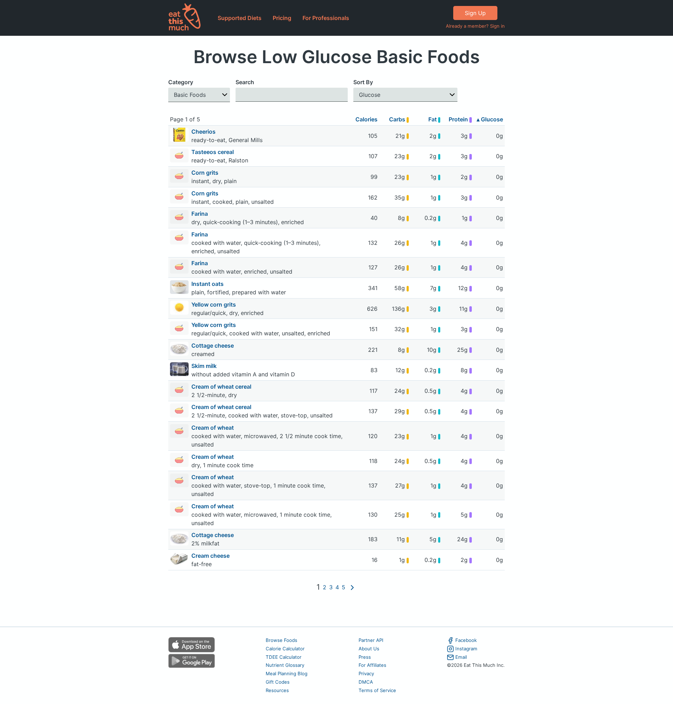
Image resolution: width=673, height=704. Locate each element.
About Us (369, 648)
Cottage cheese (213, 345)
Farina (200, 213)
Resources (277, 690)
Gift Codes (278, 682)
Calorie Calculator (285, 648)
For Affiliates (372, 665)
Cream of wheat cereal (222, 386)
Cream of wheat (213, 427)
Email (461, 657)
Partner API (371, 640)
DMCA (366, 682)
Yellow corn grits (214, 304)
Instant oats (208, 283)
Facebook (466, 640)
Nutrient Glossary (285, 665)
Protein (459, 119)
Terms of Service (377, 690)
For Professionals (325, 17)
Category (180, 82)
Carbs (398, 119)
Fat (433, 119)
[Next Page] (352, 587)
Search (245, 82)
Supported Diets (239, 17)
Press (365, 657)
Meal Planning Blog (286, 673)
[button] (199, 95)
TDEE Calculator (283, 657)
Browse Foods (281, 640)
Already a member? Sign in (475, 26)
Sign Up (475, 12)
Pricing (282, 17)
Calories (366, 119)
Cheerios (204, 131)
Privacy (366, 673)
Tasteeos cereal (213, 151)
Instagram (466, 648)
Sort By (363, 82)
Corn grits (205, 172)
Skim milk (204, 365)
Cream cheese (211, 555)
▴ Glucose (490, 119)
